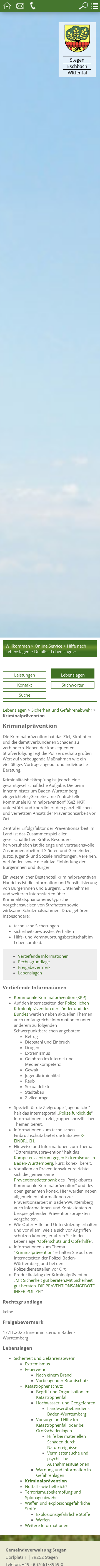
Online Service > (50, 646)
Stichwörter (73, 685)
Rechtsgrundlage (34, 961)
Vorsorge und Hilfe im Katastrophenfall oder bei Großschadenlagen (60, 1425)
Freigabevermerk (34, 967)
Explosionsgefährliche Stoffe (63, 1514)
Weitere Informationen (46, 1525)
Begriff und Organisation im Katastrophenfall (62, 1394)
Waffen (43, 1520)
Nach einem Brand (54, 1375)
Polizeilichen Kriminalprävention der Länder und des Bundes (51, 1008)
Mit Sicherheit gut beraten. (41, 1280)
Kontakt (24, 685)
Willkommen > (20, 646)
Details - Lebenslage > (55, 651)
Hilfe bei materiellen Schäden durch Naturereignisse (66, 1441)
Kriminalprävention (34, 1252)
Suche (24, 695)
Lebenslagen (73, 675)
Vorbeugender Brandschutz (62, 1380)
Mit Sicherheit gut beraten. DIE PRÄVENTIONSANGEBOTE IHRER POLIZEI (54, 1285)
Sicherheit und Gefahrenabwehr (61, 710)
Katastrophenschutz (44, 1386)
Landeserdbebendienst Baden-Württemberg (69, 1411)
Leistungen (24, 675)
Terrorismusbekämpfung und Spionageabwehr (53, 1494)
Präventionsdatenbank (35, 1180)
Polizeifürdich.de (75, 1113)
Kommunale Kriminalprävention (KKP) (50, 997)
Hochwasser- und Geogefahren (65, 1402)
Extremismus (37, 1363)
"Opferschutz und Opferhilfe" (64, 1241)
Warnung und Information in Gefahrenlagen (63, 1472)
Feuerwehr (35, 1369)
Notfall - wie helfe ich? (46, 1486)
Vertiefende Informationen (43, 956)
